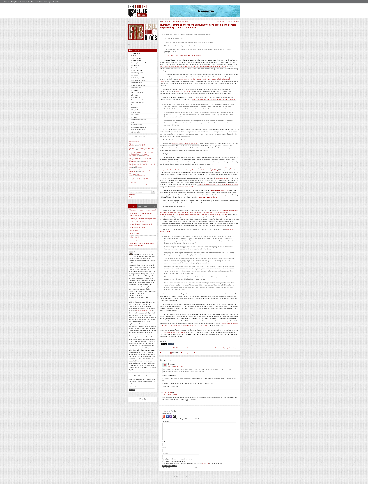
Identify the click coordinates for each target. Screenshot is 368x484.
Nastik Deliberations (137, 102)
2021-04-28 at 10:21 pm (175, 366)
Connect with (166, 414)
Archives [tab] (152, 206)
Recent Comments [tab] (143, 206)
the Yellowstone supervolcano (207, 197)
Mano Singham (136, 97)
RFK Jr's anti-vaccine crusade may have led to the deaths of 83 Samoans (142, 153)
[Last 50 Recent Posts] (134, 141)
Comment (165, 421)
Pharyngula (134, 110)
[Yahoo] (170, 416)
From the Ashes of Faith (138, 80)
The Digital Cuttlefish (138, 129)
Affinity (133, 55)
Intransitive (134, 90)
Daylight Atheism (136, 70)
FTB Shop (31, 2)
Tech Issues (23, 2)
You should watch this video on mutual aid (175, 21)
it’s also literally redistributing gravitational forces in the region (217, 184)
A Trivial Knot (135, 53)
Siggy (143, 171)
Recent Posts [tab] (132, 206)
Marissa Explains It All (138, 100)
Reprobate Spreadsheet (138, 120)
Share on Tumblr (171, 344)
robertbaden (167, 392)
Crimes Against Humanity (51, 2)
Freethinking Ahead (137, 78)
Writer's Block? (134, 237)
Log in (131, 197)
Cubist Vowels (135, 68)
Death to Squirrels (137, 73)
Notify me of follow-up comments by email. (178, 459)
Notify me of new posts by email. (174, 461)
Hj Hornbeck (148, 184)
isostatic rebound (221, 178)
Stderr (133, 122)
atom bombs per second (183, 91)
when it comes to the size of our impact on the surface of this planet (214, 99)
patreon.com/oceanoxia (143, 311)
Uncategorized (187, 353)
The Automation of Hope (137, 227)
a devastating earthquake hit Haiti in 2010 (185, 143)
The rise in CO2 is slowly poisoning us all (141, 148)
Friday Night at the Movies (137, 144)
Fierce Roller (135, 75)
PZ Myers (143, 145)
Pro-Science (135, 115)
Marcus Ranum (141, 175)
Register (132, 195)
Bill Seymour (135, 65)
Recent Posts (39, 2)
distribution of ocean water (185, 187)
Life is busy (133, 240)
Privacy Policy (15, 2)
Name (164, 442)
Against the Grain (136, 58)
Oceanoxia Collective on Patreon (174, 332)
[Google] (167, 416)
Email (164, 447)
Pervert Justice (135, 107)
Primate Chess (135, 112)
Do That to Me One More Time (139, 178)
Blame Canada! (134, 234)
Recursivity (134, 117)
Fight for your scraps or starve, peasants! (142, 219)
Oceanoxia (134, 105)
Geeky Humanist (136, 83)
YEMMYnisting (135, 132)
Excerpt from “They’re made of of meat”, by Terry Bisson (183, 55)
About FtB (6, 2)
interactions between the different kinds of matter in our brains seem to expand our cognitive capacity (193, 66)
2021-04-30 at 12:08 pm (169, 394)
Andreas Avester (136, 60)
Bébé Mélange (144, 179)
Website (165, 453)
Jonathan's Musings (137, 92)
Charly (140, 167)
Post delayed (133, 230)
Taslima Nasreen (136, 125)
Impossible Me (136, 88)
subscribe (205, 463)
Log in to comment (201, 353)
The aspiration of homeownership (139, 170)
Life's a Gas (134, 95)
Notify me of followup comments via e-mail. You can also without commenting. (194, 463)
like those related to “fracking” (219, 190)
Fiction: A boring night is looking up (226, 21)
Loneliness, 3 (133, 182)
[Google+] (164, 416)
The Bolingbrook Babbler (139, 127)
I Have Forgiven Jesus (138, 85)
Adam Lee (145, 161)
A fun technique (134, 174)
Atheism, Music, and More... (140, 63)
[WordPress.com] (174, 416)
